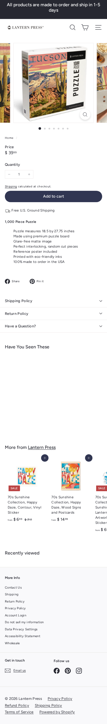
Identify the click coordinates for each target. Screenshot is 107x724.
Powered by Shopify (57, 712)
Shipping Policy (18, 301)
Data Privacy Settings (21, 629)
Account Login (15, 615)
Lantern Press (42, 447)
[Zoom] (85, 114)
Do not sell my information (24, 622)
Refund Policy (17, 705)
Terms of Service (19, 712)
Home (10, 138)
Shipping (11, 186)
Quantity (12, 164)
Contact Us (13, 587)
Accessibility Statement (22, 636)
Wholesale (12, 643)
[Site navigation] (98, 27)
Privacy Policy (15, 608)
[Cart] (85, 27)
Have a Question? (20, 326)
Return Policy (16, 313)
